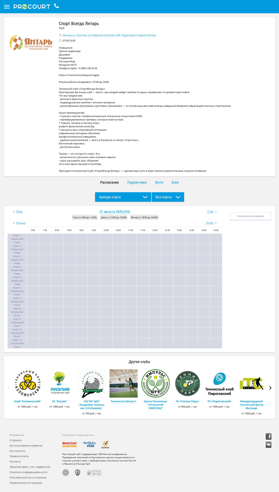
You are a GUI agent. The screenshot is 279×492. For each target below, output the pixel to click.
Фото (159, 182)
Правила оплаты (19, 456)
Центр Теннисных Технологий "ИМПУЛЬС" (155, 404)
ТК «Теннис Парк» (187, 401)
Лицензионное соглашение (25, 482)
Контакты (15, 461)
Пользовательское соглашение (27, 477)
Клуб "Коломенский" (27, 401)
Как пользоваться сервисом (26, 445)
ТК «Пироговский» (219, 401)
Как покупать (17, 450)
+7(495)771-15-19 (57, 6)
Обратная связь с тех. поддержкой (29, 466)
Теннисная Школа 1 (123, 401)
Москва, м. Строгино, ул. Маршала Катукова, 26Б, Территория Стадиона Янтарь (109, 35)
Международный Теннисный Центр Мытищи (251, 404)
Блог (175, 182)
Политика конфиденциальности (28, 472)
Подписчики (137, 182)
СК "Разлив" (59, 401)
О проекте (15, 440)
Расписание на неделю (250, 216)
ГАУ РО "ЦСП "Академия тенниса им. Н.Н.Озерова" (91, 404)
